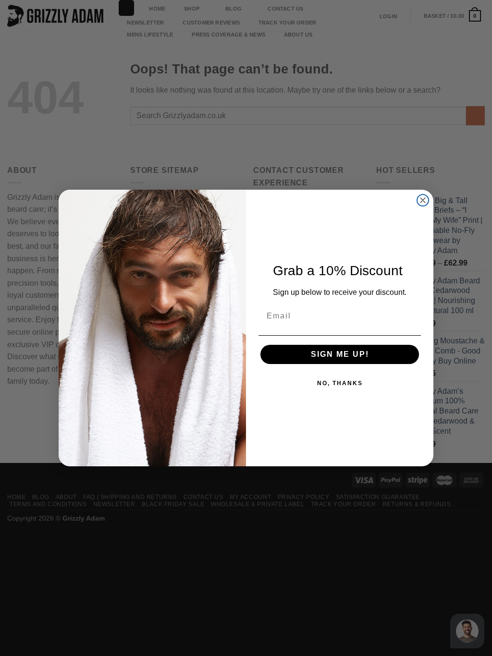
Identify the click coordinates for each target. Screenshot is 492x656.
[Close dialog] (423, 200)
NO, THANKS (340, 383)
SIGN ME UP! (340, 354)
